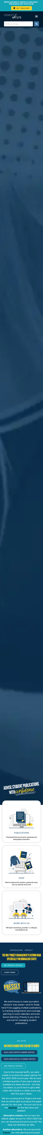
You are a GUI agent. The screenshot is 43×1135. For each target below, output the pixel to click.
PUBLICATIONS (21, 833)
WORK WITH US (21, 923)
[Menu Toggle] (36, 16)
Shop (21, 878)
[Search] (36, 23)
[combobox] (18, 23)
